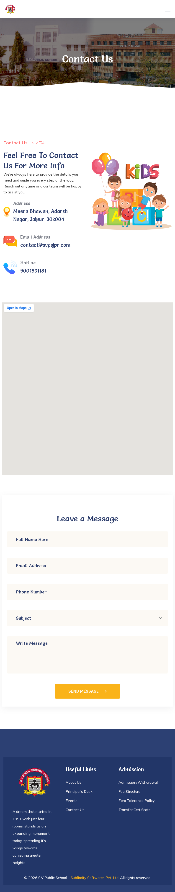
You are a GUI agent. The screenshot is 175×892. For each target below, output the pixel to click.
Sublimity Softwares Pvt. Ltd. (95, 877)
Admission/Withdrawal (138, 782)
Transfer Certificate (134, 809)
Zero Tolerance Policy (136, 800)
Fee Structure (129, 791)
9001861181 (33, 271)
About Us (73, 782)
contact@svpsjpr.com (45, 245)
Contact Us (75, 809)
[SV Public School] (10, 9)
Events (71, 800)
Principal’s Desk (79, 791)
